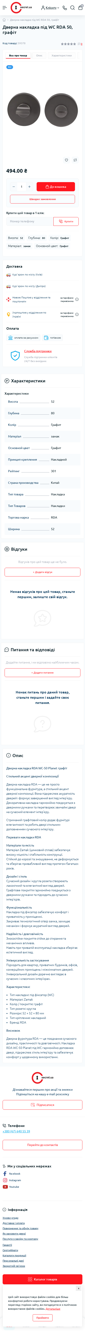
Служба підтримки (38, 351)
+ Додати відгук (42, 572)
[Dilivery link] (77, 299)
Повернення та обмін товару (20, 1228)
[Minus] (13, 186)
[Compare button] (75, 160)
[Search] (72, 7)
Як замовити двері (14, 1233)
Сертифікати (10, 1250)
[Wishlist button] (66, 160)
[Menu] (5, 7)
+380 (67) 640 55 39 (16, 1131)
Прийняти (42, 1317)
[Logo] (21, 8)
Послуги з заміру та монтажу (20, 1238)
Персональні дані (13, 1260)
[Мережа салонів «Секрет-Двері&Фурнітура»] (42, 1078)
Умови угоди (10, 1217)
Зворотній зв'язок (14, 1265)
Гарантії (7, 1244)
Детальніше (53, 1308)
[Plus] (29, 186)
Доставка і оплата (14, 1223)
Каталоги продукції (14, 1255)
